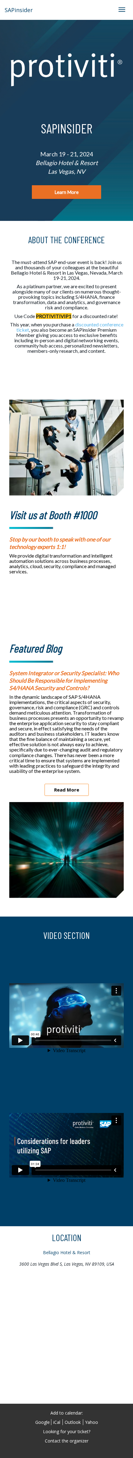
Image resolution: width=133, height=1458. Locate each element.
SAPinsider (19, 10)
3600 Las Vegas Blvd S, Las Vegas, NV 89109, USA (66, 1264)
